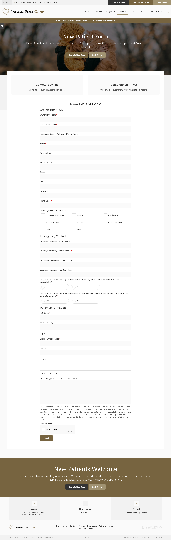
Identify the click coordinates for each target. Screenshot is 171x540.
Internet (80, 215)
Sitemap (40, 537)
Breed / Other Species (50, 339)
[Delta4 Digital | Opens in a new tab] (144, 527)
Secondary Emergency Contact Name (56, 260)
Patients (102, 526)
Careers (133, 11)
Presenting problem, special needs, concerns (60, 378)
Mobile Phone (46, 162)
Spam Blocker (46, 423)
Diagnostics (110, 11)
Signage (80, 222)
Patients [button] (123, 11)
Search (32, 537)
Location (34, 509)
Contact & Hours (156, 11)
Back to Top (49, 537)
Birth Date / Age (48, 322)
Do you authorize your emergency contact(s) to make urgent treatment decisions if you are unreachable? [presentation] (79, 280)
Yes (47, 287)
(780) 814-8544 (85, 512)
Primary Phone (47, 153)
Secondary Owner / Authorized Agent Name (59, 134)
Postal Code (46, 201)
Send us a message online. (136, 512)
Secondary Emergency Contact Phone (56, 270)
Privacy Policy (13, 537)
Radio (48, 229)
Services (73, 526)
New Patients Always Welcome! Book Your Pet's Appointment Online (84, 20)
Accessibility (24, 537)
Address (44, 172)
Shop (143, 11)
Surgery (82, 526)
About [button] (78, 11)
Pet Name (45, 313)
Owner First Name (48, 115)
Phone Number (85, 509)
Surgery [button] (99, 11)
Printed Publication (115, 222)
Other (79, 229)
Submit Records (118, 3)
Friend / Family (113, 215)
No (78, 287)
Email (43, 143)
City (42, 181)
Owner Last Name (48, 124)
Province (44, 191)
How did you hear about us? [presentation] (53, 210)
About (65, 526)
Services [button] (88, 11)
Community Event (52, 222)
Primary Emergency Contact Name (55, 241)
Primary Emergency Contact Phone (56, 250)
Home (57, 526)
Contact (136, 509)
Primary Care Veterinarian (55, 215)
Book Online (162, 3)
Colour (43, 348)
